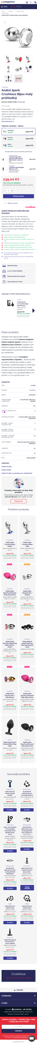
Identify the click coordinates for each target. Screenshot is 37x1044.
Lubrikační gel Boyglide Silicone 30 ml (16, 168)
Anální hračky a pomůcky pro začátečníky (17, 473)
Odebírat (18, 1031)
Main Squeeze (13, 155)
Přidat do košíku (18, 196)
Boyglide (12, 166)
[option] (18, 308)
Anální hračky (20, 11)
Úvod (3, 11)
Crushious (5, 87)
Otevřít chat (18, 501)
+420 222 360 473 (11, 497)
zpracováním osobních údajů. (23, 1037)
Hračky (10, 11)
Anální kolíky (5, 13)
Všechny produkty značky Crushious (18, 978)
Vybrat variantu (27, 887)
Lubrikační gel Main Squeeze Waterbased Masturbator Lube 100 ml (16, 159)
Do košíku (10, 810)
